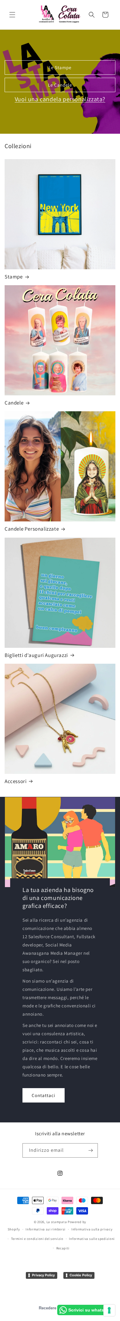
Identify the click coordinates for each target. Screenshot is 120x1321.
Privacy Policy (43, 1275)
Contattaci (43, 1095)
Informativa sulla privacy (92, 1229)
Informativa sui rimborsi (46, 1229)
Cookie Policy (81, 1275)
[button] (12, 14)
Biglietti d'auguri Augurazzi (36, 655)
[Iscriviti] (91, 1150)
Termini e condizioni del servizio (37, 1239)
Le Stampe (60, 67)
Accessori (15, 781)
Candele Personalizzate (32, 528)
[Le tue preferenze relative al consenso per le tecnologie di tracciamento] (109, 1310)
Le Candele (60, 85)
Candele (14, 402)
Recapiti (63, 1248)
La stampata (56, 1222)
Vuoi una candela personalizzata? (60, 99)
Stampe (14, 276)
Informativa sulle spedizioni (92, 1239)
